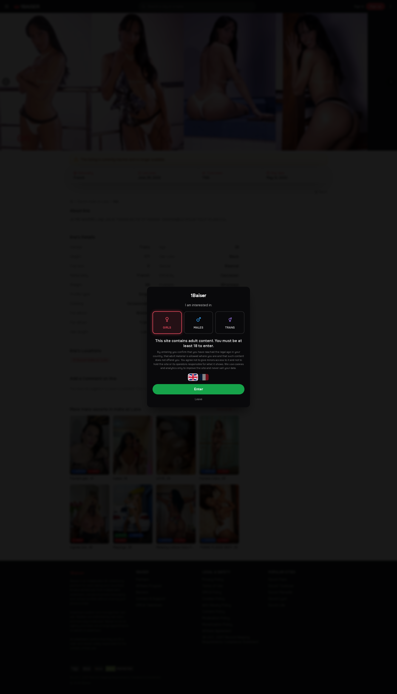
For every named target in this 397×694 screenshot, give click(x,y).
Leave (198, 399)
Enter (198, 389)
